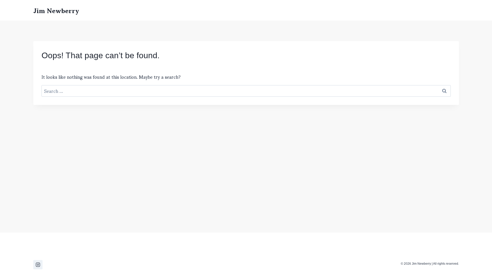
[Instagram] (38, 264)
